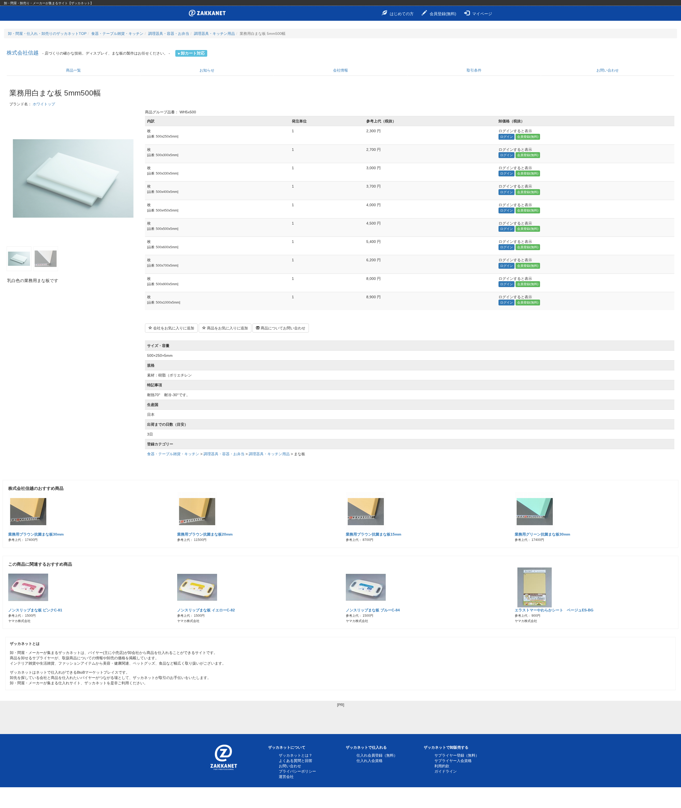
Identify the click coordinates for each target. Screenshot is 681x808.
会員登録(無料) (443, 13)
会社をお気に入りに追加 (173, 328)
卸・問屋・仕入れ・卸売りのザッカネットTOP (47, 33)
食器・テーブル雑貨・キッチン (117, 33)
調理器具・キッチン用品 (214, 33)
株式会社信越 (23, 53)
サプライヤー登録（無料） (456, 755)
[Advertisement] (340, 719)
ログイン (506, 137)
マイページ (482, 13)
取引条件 (474, 70)
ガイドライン (445, 771)
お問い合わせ (607, 70)
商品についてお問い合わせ (282, 328)
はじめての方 (402, 13)
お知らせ (207, 70)
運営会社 (286, 776)
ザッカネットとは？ (295, 755)
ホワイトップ (44, 104)
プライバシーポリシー (297, 771)
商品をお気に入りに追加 (227, 328)
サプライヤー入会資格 (453, 761)
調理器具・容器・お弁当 (168, 33)
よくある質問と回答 (295, 761)
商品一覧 (73, 70)
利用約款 (441, 766)
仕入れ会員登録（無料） (376, 755)
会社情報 (340, 70)
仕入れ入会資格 (369, 761)
